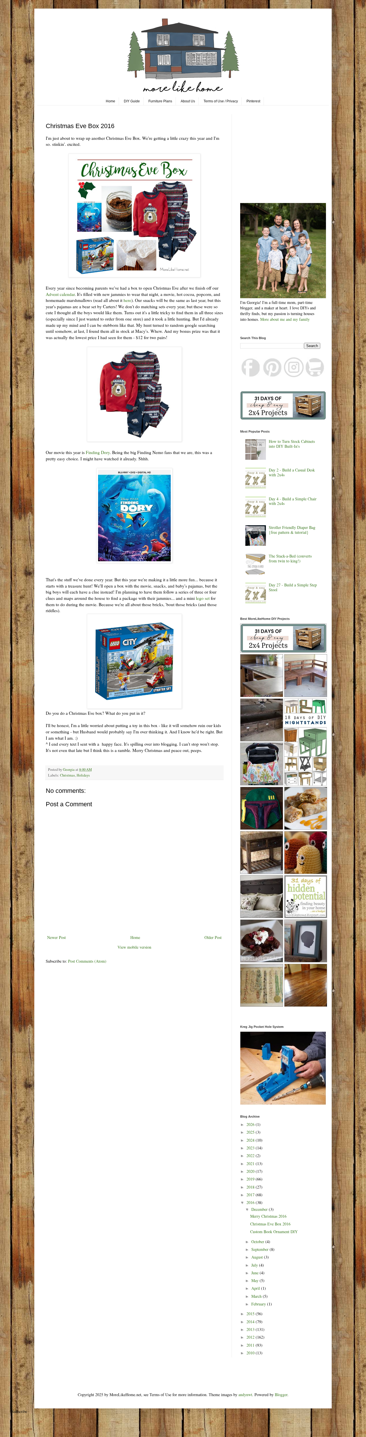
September (260, 1249)
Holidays (83, 775)
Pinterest (253, 101)
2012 (251, 1337)
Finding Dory (97, 452)
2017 (251, 1194)
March (257, 1296)
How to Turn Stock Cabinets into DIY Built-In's (292, 444)
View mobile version (134, 947)
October (258, 1241)
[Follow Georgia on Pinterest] (272, 375)
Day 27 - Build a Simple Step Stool (293, 587)
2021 (251, 1163)
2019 (251, 1179)
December (260, 1209)
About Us (188, 101)
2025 (251, 1132)
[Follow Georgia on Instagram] (294, 375)
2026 (251, 1124)
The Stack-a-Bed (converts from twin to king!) (290, 558)
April (256, 1288)
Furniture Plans (160, 101)
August (257, 1257)
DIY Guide (132, 101)
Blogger (281, 1394)
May (255, 1280)
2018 (251, 1187)
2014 (251, 1321)
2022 (251, 1155)
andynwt (245, 1394)
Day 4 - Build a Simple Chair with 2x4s (293, 501)
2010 (251, 1353)
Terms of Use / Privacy (221, 101)
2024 (251, 1140)
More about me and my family (285, 319)
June (255, 1272)
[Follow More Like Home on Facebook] (251, 375)
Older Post (213, 937)
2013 (251, 1329)
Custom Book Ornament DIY (274, 1231)
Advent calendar (60, 294)
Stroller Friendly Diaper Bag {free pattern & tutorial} (292, 530)
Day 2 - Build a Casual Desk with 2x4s (292, 472)
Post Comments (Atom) (87, 961)
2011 (251, 1345)
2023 (251, 1148)
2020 (251, 1171)
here (127, 300)
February (259, 1304)
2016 (251, 1202)
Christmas (67, 775)
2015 (251, 1313)
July (255, 1265)
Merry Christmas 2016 (268, 1216)
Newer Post (56, 937)
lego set (203, 598)
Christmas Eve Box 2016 (270, 1224)
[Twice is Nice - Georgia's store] (315, 375)
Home (110, 101)
